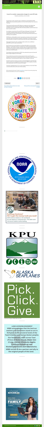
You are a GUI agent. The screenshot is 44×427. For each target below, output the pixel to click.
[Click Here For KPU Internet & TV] (22, 248)
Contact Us (31, 425)
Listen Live (7, 5)
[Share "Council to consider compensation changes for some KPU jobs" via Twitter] (20, 78)
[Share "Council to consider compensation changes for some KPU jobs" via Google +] (23, 78)
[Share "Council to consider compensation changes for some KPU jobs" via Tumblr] (25, 78)
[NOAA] (22, 170)
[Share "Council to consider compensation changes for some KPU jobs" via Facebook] (18, 78)
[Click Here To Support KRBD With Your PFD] (22, 300)
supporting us (22, 70)
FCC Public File (26, 425)
